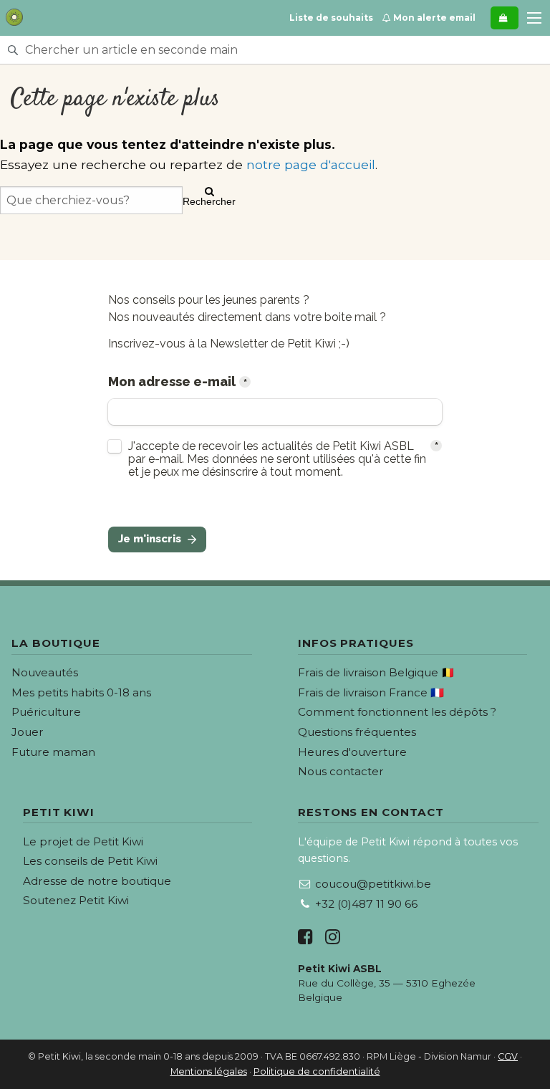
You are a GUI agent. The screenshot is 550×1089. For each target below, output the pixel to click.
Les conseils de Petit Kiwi (90, 861)
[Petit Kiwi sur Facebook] (305, 936)
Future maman (53, 752)
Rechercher (209, 201)
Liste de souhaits (331, 17)
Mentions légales (208, 1071)
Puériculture (46, 712)
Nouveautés (44, 672)
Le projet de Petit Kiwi (83, 841)
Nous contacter (341, 771)
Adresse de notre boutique (97, 881)
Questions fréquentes (357, 732)
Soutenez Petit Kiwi (76, 900)
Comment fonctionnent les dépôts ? (397, 712)
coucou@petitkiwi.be (373, 884)
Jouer (27, 732)
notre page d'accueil (310, 164)
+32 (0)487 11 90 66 (366, 904)
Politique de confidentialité (317, 1071)
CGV (508, 1056)
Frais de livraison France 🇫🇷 (371, 692)
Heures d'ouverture (352, 752)
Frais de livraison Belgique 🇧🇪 (376, 672)
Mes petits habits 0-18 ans (81, 692)
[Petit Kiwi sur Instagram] (332, 936)
